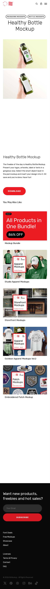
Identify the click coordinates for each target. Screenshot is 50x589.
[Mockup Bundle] (25, 225)
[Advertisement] (25, 126)
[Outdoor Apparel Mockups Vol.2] (25, 341)
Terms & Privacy (10, 558)
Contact (6, 562)
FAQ (5, 566)
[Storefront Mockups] (25, 302)
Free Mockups (9, 537)
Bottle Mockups (36, 16)
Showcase (7, 541)
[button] (45, 4)
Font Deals (7, 533)
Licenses (7, 554)
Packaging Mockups (16, 16)
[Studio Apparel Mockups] (25, 264)
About (5, 545)
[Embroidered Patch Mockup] (25, 379)
